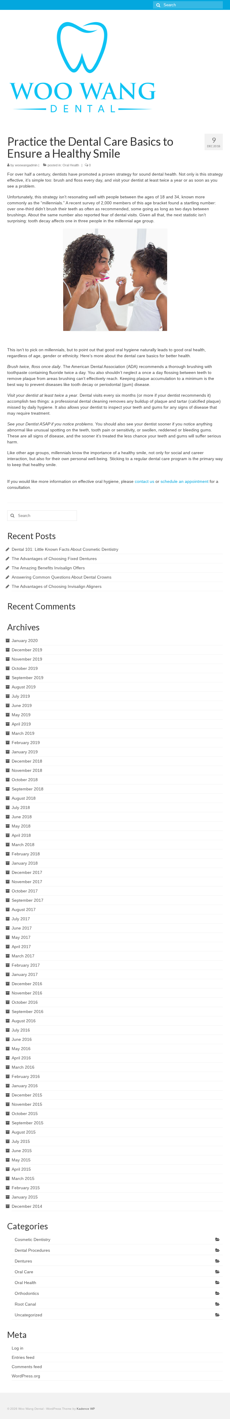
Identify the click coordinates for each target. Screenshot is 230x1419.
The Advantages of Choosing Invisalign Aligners (57, 586)
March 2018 (23, 844)
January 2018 (25, 863)
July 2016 (21, 1030)
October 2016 (25, 1002)
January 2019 (25, 751)
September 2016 (27, 1011)
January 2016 (25, 1085)
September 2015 (27, 1122)
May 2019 (21, 714)
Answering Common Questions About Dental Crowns (61, 577)
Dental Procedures (32, 1250)
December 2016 (27, 983)
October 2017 (25, 891)
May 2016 (21, 1048)
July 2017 (21, 918)
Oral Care (24, 1271)
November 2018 (27, 770)
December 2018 (27, 761)
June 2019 (22, 705)
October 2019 (25, 668)
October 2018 (25, 779)
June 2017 (22, 928)
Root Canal (25, 1304)
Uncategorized (28, 1314)
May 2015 (21, 1160)
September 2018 (27, 789)
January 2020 (25, 640)
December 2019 (27, 649)
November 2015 (27, 1104)
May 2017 (21, 937)
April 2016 (21, 1057)
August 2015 (24, 1132)
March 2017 (23, 955)
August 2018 (24, 798)
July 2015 (21, 1141)
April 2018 (21, 835)
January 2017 (25, 974)
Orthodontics (27, 1293)
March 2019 (23, 733)
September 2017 (27, 900)
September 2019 (27, 677)
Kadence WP (86, 1408)
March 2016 (23, 1067)
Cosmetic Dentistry (32, 1239)
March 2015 (23, 1178)
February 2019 (26, 742)
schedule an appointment (184, 481)
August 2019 (24, 687)
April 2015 (21, 1169)
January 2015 (25, 1197)
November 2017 (27, 881)
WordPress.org (26, 1376)
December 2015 (27, 1095)
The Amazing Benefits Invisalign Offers (48, 567)
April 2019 (21, 724)
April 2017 (21, 946)
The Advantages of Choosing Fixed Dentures (54, 558)
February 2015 (26, 1187)
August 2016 (24, 1020)
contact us (144, 481)
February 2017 (26, 965)
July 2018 (21, 807)
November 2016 (27, 993)
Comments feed (27, 1366)
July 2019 (21, 696)
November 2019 (27, 659)
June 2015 (22, 1150)
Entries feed (23, 1357)
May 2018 (21, 826)
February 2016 (26, 1076)
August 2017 (24, 909)
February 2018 (26, 853)
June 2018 (22, 816)
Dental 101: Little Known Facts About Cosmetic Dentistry (65, 549)
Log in (17, 1348)
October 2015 (25, 1113)
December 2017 (27, 872)
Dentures (23, 1261)
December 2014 (27, 1206)
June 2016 (22, 1039)
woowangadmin (26, 165)
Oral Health (71, 165)
